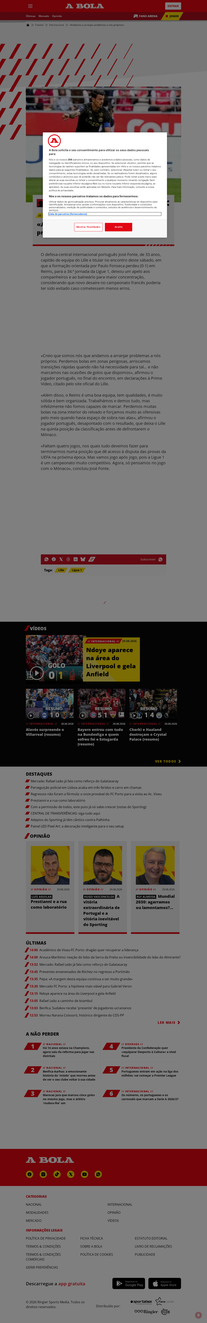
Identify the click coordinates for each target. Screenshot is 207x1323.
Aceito (119, 227)
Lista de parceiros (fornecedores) (68, 214)
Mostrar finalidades (88, 227)
